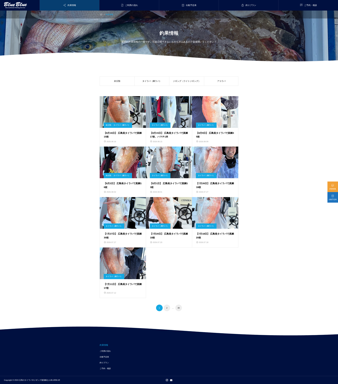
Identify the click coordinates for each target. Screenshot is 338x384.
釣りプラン (104, 363)
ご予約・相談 (105, 368)
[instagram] (167, 380)
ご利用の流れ (105, 351)
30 (179, 308)
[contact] (171, 380)
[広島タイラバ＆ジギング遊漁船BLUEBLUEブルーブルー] (15, 5)
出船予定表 (104, 357)
